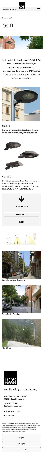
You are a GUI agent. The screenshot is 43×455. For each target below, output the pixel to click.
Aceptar (21, 438)
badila (21, 222)
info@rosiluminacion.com (13, 406)
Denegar (21, 444)
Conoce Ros (10, 415)
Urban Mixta (21, 214)
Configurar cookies (21, 450)
